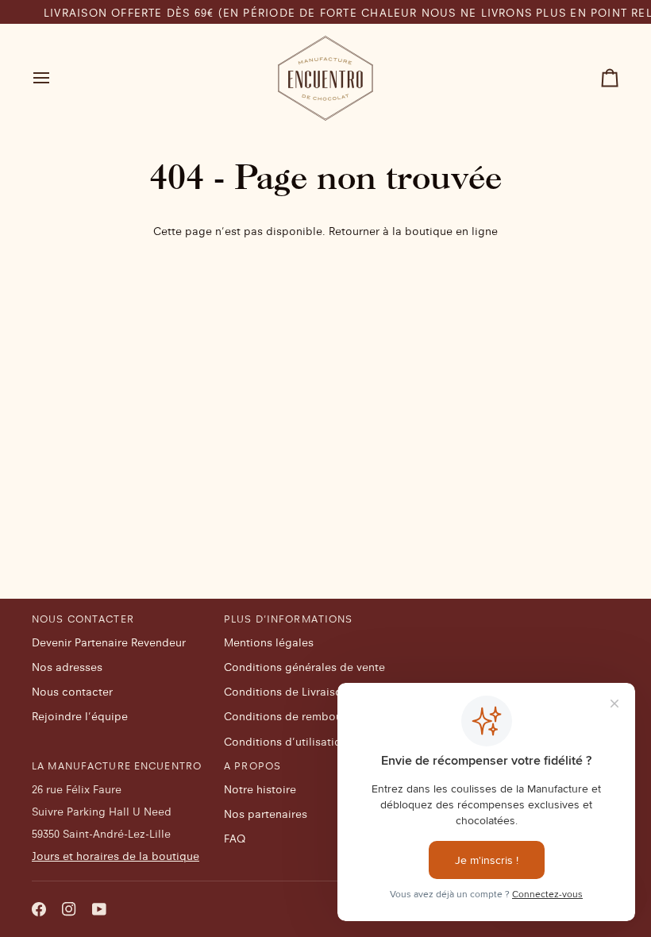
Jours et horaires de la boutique (115, 856)
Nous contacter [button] (83, 618)
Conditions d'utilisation (286, 742)
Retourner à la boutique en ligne (413, 231)
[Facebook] (39, 909)
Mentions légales (269, 642)
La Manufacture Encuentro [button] (117, 765)
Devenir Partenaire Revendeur (109, 642)
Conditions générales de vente (304, 667)
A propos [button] (252, 765)
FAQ (234, 838)
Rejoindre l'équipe (80, 716)
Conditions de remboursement (304, 716)
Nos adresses (67, 667)
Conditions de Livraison (286, 691)
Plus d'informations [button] (288, 618)
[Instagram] (69, 909)
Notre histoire (260, 789)
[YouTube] (99, 909)
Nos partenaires (265, 814)
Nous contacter (72, 691)
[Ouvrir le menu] (55, 78)
